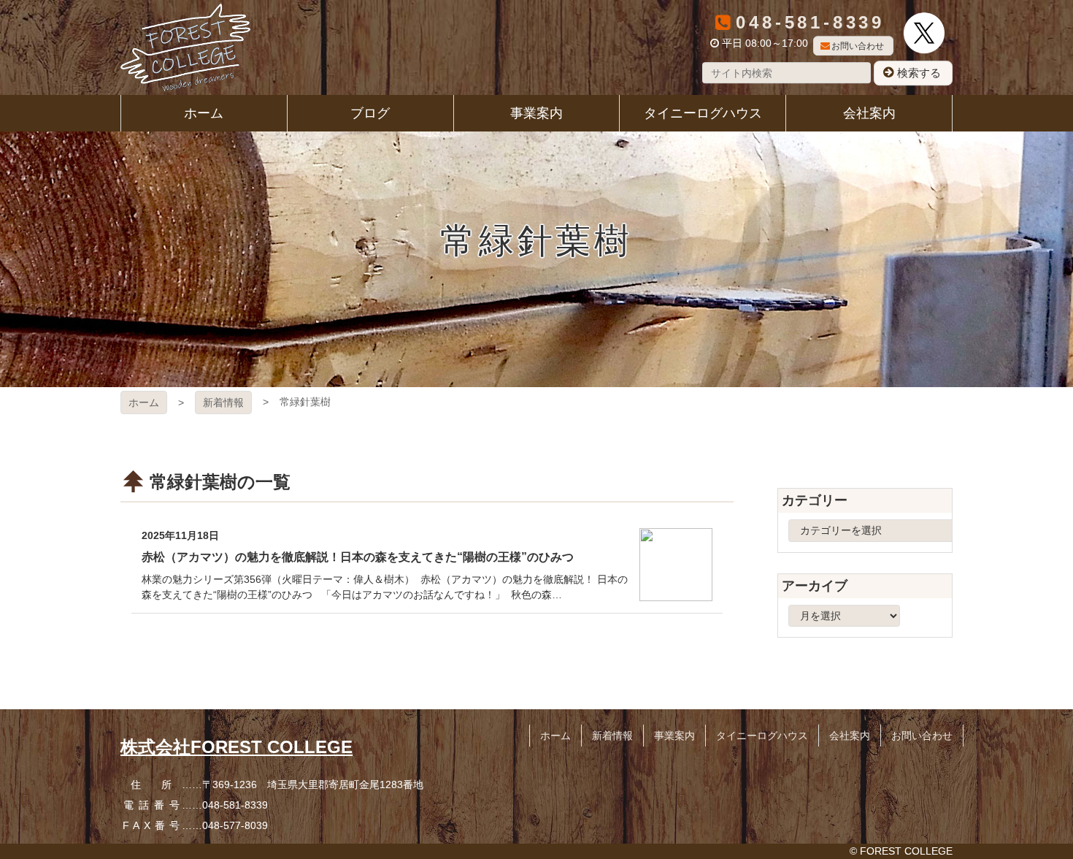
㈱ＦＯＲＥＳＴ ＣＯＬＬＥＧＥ (185, 47)
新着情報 (223, 402)
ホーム (143, 402)
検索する (919, 72)
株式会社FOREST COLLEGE (236, 747)
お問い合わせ (857, 46)
